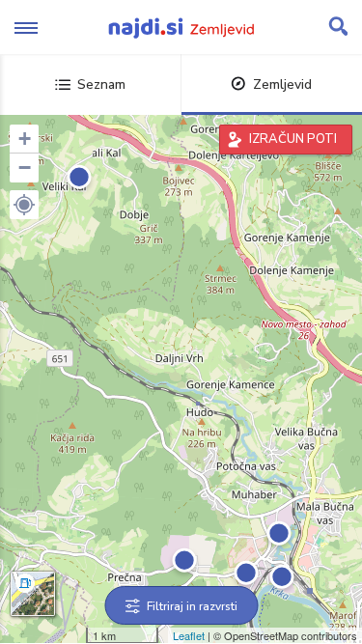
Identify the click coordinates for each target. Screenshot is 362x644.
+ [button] (24, 138)
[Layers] (33, 594)
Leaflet (189, 635)
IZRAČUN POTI (293, 139)
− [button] (24, 167)
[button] (24, 204)
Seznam (101, 84)
